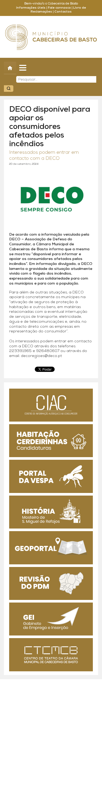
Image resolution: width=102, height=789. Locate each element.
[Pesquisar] (8, 88)
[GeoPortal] (51, 547)
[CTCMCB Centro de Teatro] (51, 654)
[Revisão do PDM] (51, 583)
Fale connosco (59, 7)
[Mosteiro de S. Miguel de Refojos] (51, 512)
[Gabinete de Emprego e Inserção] (51, 619)
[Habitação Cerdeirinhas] (51, 440)
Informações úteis (31, 7)
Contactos (63, 11)
